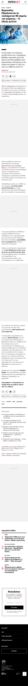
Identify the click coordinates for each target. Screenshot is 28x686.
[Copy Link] (14, 76)
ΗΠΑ (14, 401)
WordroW (8, 455)
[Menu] (3, 2)
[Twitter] (6, 76)
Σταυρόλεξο (23, 453)
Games (9, 453)
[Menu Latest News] (25, 2)
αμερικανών (11, 86)
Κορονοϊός (19, 401)
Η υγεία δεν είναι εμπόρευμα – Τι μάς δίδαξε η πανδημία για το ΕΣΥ (14, 440)
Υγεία (3, 7)
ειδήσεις (10, 386)
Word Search (16, 455)
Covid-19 (8, 7)
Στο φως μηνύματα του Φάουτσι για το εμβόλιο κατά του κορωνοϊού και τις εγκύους (14, 416)
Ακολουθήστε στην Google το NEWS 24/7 (13, 446)
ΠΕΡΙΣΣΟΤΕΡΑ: (6, 411)
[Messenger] (10, 76)
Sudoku (4, 455)
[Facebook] (3, 76)
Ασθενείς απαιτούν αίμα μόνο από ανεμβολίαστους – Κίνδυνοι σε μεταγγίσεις (13, 434)
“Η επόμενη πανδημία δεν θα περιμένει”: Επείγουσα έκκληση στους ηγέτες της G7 (14, 422)
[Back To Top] (24, 674)
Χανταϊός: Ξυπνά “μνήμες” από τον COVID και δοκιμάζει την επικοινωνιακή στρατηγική (13, 428)
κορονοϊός (8, 92)
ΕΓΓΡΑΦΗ (14, 651)
